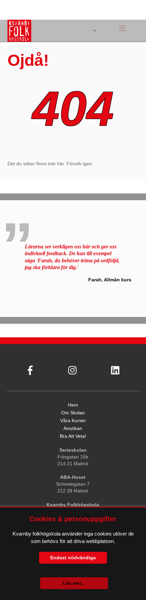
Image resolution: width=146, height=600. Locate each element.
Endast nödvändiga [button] (73, 557)
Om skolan (73, 412)
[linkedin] (115, 368)
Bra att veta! (73, 436)
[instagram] (72, 368)
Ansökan (72, 428)
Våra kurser (73, 420)
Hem (73, 405)
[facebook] (29, 368)
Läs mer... (74, 583)
